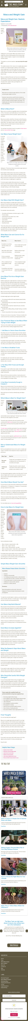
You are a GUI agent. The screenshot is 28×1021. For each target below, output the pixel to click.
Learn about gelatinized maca (9, 756)
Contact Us (3, 966)
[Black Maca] (16, 405)
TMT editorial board (12, 25)
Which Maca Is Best (5, 961)
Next (27, 931)
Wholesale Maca (4, 981)
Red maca (17, 431)
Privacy (2, 984)
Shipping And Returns (5, 982)
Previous (1, 931)
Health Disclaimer (5, 986)
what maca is (24, 128)
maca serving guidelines (16, 503)
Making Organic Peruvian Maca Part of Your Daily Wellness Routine (12, 848)
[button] (14, 783)
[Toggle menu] (2, 2)
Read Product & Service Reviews (14, 945)
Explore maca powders (8, 754)
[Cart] (26, 4)
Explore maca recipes (8, 749)
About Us (3, 965)
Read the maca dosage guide (9, 751)
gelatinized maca (17, 436)
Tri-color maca (4, 428)
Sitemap (3, 969)
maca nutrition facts (8, 130)
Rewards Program (5, 977)
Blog (2, 968)
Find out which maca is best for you (10, 757)
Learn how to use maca (8, 753)
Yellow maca (19, 429)
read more (3, 826)
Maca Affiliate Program (6, 979)
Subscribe (14, 1000)
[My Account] (2, 4)
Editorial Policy (4, 987)
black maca (9, 422)
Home (2, 958)
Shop (2, 960)
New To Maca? (4, 963)
